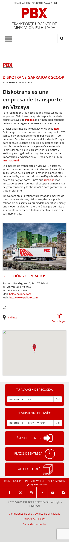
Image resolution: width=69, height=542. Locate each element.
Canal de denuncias (34, 524)
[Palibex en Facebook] (9, 492)
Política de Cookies (34, 519)
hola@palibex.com (20, 294)
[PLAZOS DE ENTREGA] (50, 454)
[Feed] (63, 492)
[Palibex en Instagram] (31, 492)
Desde (4, 307)
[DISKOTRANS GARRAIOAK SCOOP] (8, 66)
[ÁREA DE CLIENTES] (48, 438)
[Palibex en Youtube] (52, 492)
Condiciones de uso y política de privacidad (34, 513)
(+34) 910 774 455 (42, 3)
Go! (58, 399)
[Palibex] (35, 13)
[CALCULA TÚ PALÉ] (48, 469)
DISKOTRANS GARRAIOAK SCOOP (33, 77)
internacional (11, 160)
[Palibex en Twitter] (20, 492)
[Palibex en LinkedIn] (42, 492)
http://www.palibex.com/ (24, 297)
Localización (21, 3)
